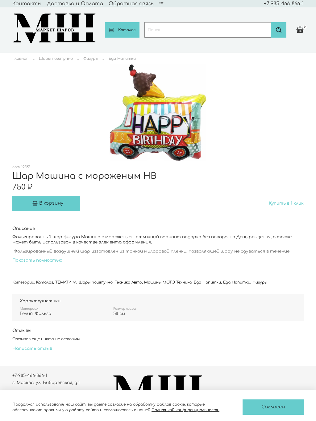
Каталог (126, 30)
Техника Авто (128, 282)
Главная (20, 58)
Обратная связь (131, 3)
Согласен (273, 407)
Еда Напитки (122, 58)
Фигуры (90, 58)
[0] (300, 29)
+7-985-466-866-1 (284, 3)
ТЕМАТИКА (66, 282)
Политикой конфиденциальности (185, 410)
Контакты (26, 3)
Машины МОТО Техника (168, 282)
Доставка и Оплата (75, 3)
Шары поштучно (56, 58)
